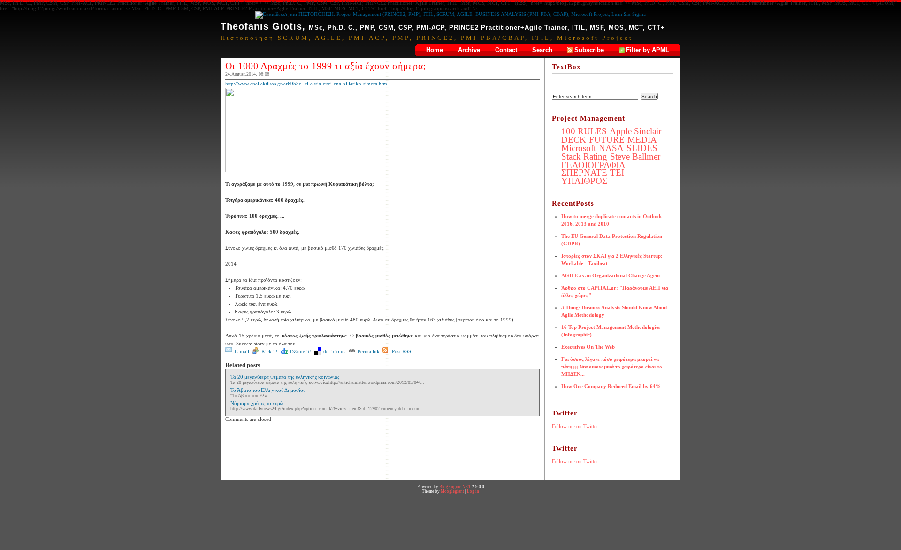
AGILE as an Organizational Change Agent (610, 275)
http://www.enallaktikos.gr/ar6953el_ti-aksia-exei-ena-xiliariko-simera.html (307, 83)
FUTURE (607, 140)
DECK (573, 140)
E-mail (242, 351)
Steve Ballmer (635, 156)
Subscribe (589, 49)
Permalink (369, 351)
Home (434, 49)
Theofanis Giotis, (443, 26)
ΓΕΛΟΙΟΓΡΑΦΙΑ (593, 165)
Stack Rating (584, 156)
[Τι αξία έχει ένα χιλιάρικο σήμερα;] (303, 170)
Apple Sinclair (635, 131)
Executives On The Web (588, 347)
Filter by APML (647, 49)
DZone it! (300, 351)
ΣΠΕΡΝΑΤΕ (584, 172)
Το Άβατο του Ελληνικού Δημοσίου (267, 390)
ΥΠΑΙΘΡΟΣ (584, 181)
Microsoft (578, 148)
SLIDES (641, 148)
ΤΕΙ (617, 172)
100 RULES (584, 131)
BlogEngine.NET (455, 486)
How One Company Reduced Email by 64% (611, 386)
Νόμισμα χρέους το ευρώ (256, 403)
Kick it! (269, 351)
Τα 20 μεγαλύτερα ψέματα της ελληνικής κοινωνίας (284, 377)
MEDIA (642, 140)
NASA (611, 148)
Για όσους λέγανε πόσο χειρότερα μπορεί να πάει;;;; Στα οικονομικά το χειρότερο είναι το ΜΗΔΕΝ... (611, 366)
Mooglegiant (452, 491)
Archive (469, 49)
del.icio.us (334, 351)
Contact (506, 49)
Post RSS (401, 351)
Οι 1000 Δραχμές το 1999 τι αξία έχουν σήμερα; (326, 66)
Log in (473, 491)
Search (542, 49)
